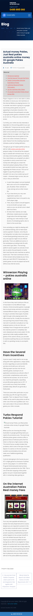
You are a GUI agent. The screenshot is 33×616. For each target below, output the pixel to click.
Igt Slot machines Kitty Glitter (16, 89)
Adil (8, 68)
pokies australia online (18, 149)
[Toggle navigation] (29, 15)
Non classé (10, 568)
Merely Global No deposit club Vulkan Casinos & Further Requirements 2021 (24, 578)
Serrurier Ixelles (12, 604)
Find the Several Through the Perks (18, 78)
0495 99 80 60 (17, 614)
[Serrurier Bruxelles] (8, 15)
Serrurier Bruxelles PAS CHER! (8, 607)
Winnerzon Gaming (13, 76)
